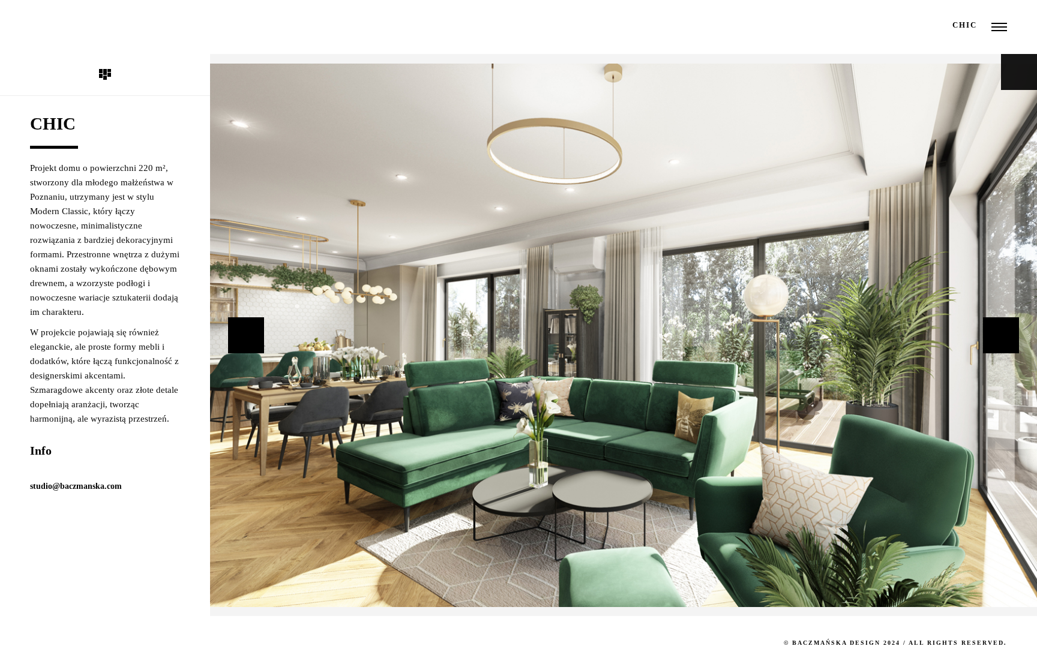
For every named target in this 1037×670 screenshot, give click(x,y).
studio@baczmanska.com (76, 486)
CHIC (964, 24)
